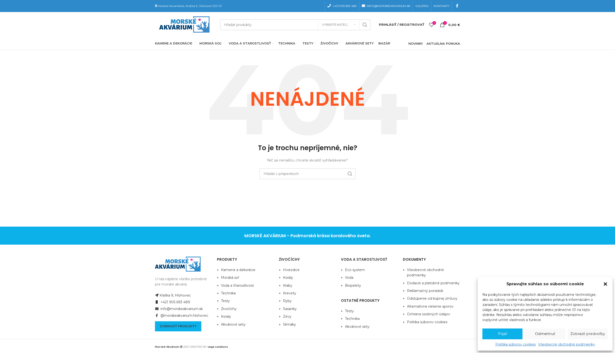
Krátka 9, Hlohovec (175, 295)
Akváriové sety (233, 324)
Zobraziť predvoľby (587, 333)
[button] (605, 284)
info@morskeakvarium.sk (181, 309)
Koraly (226, 316)
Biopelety (353, 285)
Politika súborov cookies (515, 344)
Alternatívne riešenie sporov (430, 306)
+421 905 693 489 (175, 302)
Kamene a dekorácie (238, 270)
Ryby (287, 301)
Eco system (355, 270)
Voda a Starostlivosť (237, 285)
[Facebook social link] (457, 6)
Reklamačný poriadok (425, 291)
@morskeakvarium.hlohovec (184, 315)
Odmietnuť (545, 333)
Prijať (502, 333)
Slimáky (289, 324)
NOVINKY (415, 43)
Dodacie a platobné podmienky (433, 283)
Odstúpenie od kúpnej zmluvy (432, 298)
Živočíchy (229, 309)
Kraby (287, 285)
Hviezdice (291, 270)
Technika (228, 293)
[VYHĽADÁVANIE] (364, 24)
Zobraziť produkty (178, 326)
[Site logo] (183, 24)
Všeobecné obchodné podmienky (566, 344)
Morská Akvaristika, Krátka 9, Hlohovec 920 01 (190, 6)
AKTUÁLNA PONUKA (443, 43)
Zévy (287, 316)
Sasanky (290, 309)
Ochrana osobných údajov (428, 314)
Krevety (289, 293)
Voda (349, 277)
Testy (225, 301)
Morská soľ (230, 277)
